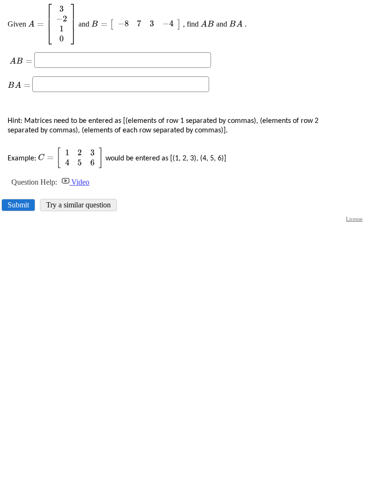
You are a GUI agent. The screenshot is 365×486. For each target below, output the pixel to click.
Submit (18, 205)
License (354, 219)
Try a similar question (78, 205)
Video (79, 182)
